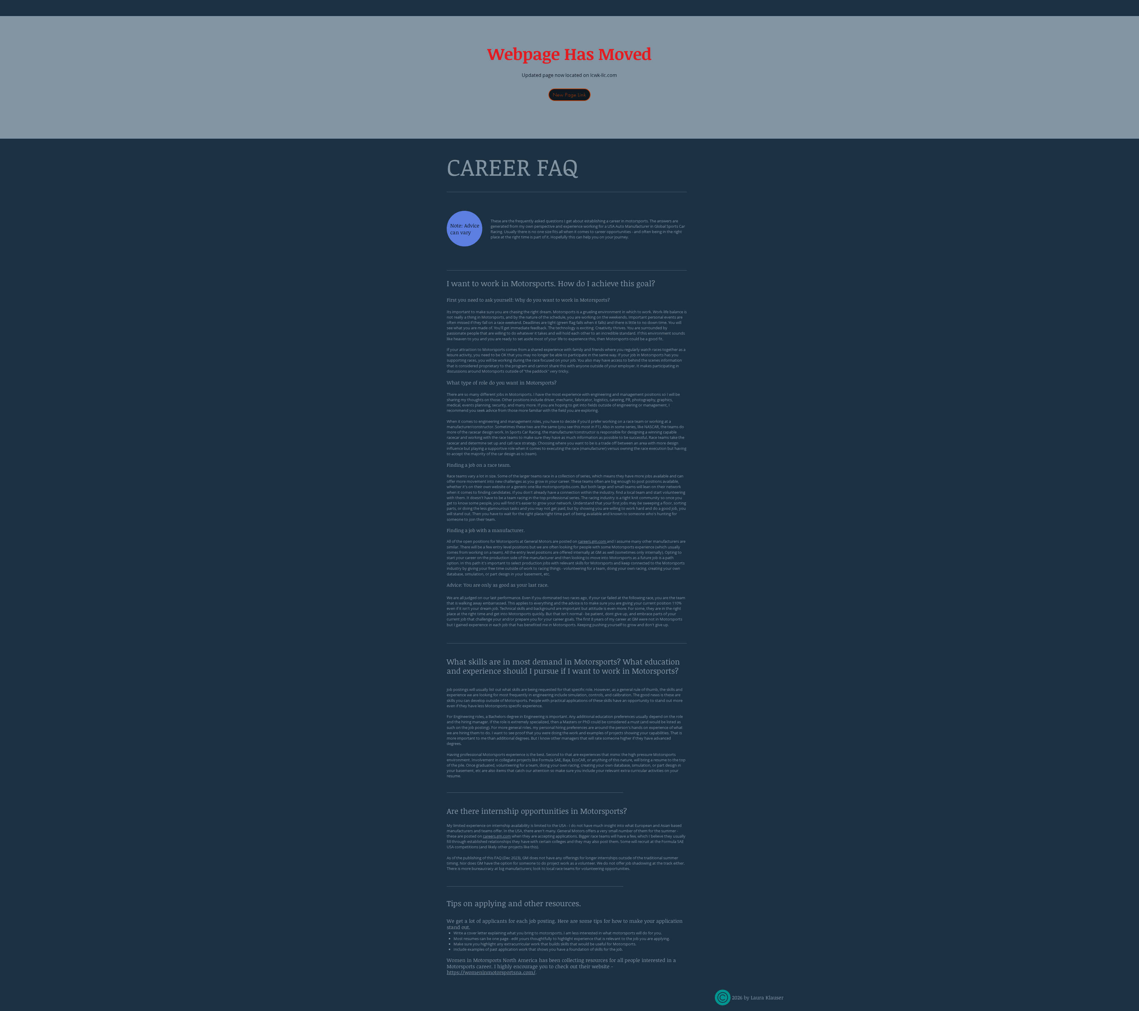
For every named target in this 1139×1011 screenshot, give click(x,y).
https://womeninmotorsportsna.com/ (491, 972)
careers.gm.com (592, 541)
